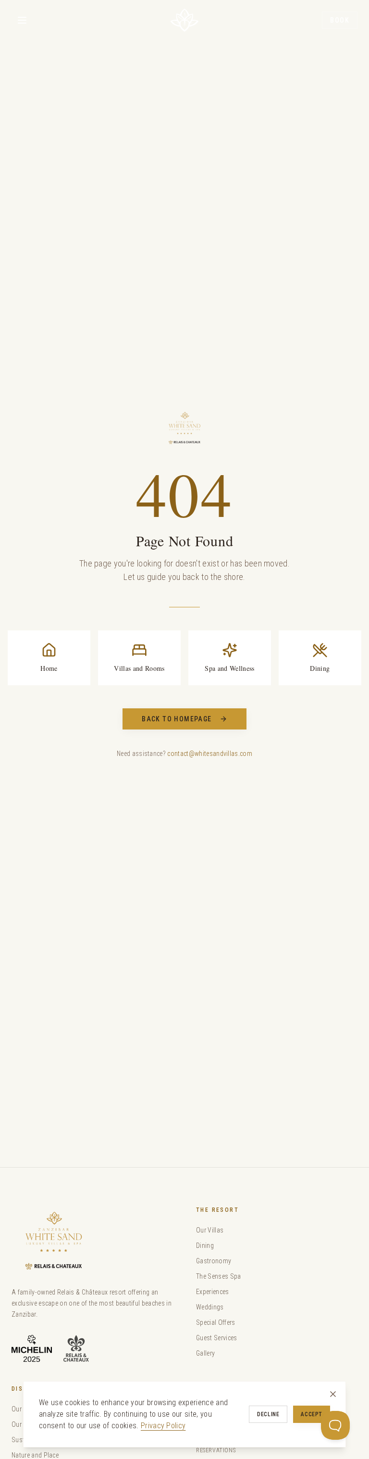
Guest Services (216, 1338)
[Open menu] (22, 20)
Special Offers (215, 1322)
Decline (268, 1414)
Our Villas (209, 1230)
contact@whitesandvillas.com (209, 753)
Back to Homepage (176, 719)
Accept (311, 1414)
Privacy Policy (163, 1425)
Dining (205, 1245)
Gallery (205, 1353)
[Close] (333, 1394)
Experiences (212, 1291)
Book (339, 20)
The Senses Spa (218, 1276)
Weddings (210, 1307)
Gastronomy (213, 1261)
